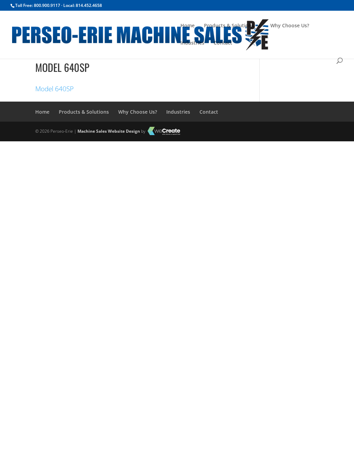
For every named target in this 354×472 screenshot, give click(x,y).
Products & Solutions (229, 26)
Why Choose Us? (289, 26)
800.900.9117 (47, 5)
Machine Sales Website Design (108, 131)
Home (187, 26)
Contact (223, 43)
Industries (192, 43)
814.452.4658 (89, 5)
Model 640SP (54, 88)
